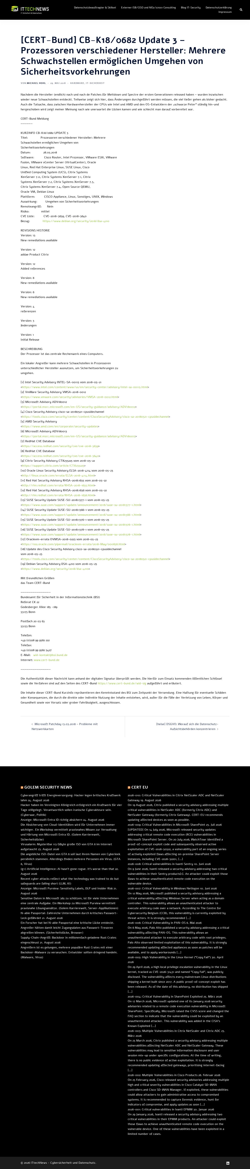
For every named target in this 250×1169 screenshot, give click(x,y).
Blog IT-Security (191, 7)
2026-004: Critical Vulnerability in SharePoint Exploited (165, 997)
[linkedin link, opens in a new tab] (227, 1163)
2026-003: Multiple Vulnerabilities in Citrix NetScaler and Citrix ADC (174, 1031)
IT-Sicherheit (95, 83)
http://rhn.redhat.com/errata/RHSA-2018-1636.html (58, 495)
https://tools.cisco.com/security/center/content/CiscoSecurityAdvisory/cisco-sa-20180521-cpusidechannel (95, 417)
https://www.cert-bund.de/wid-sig (122, 683)
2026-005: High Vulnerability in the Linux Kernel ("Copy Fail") (169, 957)
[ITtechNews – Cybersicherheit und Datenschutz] (30, 10)
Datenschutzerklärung (219, 7)
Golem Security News (48, 787)
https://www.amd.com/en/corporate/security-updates (60, 426)
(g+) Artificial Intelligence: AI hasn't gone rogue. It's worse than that (67, 869)
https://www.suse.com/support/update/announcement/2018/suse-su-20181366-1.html (81, 515)
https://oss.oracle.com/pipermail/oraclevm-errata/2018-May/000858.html (73, 544)
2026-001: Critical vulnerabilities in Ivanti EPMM (160, 1109)
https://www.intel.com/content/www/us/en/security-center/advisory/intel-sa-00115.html (85, 387)
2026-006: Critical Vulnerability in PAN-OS (157, 923)
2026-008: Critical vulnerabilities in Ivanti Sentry (160, 864)
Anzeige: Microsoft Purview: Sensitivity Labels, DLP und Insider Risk (67, 888)
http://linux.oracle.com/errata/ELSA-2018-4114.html (58, 476)
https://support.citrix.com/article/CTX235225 (53, 466)
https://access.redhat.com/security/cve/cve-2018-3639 (60, 446)
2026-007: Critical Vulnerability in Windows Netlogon (163, 888)
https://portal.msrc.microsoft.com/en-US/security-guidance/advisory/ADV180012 (78, 407)
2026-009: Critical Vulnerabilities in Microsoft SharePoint (166, 825)
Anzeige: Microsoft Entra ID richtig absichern (51, 820)
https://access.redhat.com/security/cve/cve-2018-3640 (60, 456)
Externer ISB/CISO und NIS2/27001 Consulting (148, 7)
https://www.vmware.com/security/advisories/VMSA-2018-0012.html (70, 397)
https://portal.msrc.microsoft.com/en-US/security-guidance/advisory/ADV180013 (78, 436)
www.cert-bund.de (46, 660)
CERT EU (139, 787)
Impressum (225, 12)
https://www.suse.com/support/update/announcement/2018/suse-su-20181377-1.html (81, 505)
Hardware (77, 83)
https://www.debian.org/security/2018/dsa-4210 (76, 221)
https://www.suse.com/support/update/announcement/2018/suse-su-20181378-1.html (81, 535)
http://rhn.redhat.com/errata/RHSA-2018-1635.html (58, 485)
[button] (241, 9)
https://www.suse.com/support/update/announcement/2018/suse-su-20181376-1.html (81, 525)
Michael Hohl (36, 83)
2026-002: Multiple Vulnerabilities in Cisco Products (162, 1075)
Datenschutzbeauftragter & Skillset (95, 7)
